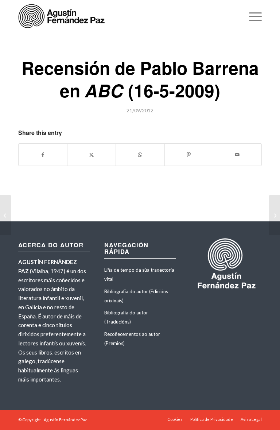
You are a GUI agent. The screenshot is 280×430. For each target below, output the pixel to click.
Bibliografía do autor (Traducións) (126, 317)
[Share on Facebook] (43, 155)
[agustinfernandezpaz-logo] (63, 16)
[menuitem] (252, 16)
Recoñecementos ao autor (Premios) (132, 338)
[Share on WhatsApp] (140, 155)
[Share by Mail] (237, 155)
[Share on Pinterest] (189, 155)
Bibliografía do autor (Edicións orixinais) (136, 295)
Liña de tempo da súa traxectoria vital (139, 274)
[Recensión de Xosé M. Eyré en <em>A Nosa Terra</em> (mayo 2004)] (5, 215)
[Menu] (252, 16)
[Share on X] (91, 155)
